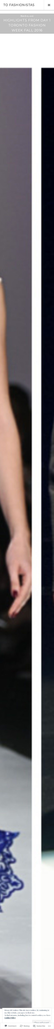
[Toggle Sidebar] (49, 5)
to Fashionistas (19, 5)
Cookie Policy (10, 1018)
